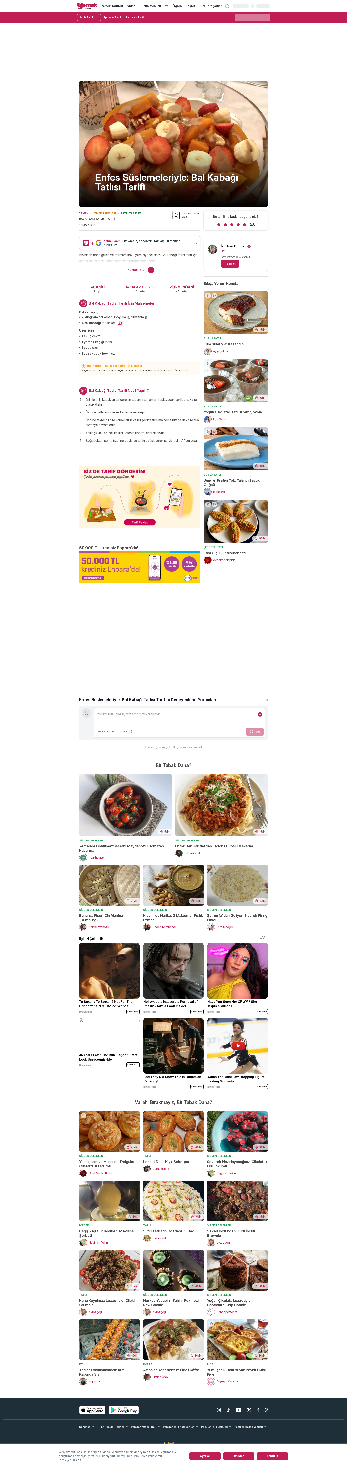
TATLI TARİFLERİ (131, 213)
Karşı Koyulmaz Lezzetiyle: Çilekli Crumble (107, 1302)
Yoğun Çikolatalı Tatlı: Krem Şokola (233, 412)
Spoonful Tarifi (112, 17)
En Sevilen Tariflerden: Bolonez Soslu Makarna (214, 846)
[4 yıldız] (238, 224)
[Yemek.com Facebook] (258, 1410)
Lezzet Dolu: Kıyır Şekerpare (167, 1162)
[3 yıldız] (232, 224)
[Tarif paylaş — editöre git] (139, 494)
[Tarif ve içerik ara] (227, 6)
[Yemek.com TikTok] (228, 1410)
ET (81, 1364)
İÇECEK (84, 1225)
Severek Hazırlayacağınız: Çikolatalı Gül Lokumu (237, 1164)
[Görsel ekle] (260, 714)
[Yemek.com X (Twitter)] (249, 1410)
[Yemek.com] (87, 6)
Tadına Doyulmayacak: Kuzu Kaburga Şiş (102, 1372)
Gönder (255, 731)
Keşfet (190, 6)
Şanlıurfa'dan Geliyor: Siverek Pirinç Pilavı (237, 917)
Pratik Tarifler (87, 17)
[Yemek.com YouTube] (238, 1410)
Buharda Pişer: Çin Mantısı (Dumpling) (101, 917)
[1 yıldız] (219, 224)
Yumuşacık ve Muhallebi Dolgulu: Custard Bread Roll (106, 1164)
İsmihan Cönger (233, 246)
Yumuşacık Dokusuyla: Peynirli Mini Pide (236, 1372)
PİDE (210, 1364)
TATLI (147, 1155)
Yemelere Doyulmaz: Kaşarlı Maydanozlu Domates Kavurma (121, 848)
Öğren (177, 6)
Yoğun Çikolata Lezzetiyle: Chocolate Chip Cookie (229, 1302)
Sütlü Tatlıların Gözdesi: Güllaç (168, 1231)
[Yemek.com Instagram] (219, 1410)
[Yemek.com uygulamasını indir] (92, 1410)
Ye (167, 6)
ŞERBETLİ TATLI (214, 547)
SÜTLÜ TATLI (212, 338)
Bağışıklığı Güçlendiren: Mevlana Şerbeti (106, 1233)
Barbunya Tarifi (135, 17)
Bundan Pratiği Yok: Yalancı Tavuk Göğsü (232, 482)
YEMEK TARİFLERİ (104, 213)
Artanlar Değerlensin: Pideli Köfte (171, 1370)
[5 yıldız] (244, 224)
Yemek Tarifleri (112, 6)
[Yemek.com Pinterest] (266, 1410)
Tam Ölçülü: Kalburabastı (225, 553)
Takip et (230, 263)
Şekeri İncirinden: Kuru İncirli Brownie (231, 1233)
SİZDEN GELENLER (91, 840)
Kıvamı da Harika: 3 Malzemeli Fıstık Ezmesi (173, 917)
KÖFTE (147, 1364)
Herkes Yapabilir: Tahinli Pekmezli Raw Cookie (171, 1302)
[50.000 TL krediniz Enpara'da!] (139, 567)
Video (131, 6)
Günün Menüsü (150, 6)
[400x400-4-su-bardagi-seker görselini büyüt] (120, 323)
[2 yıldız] (225, 224)
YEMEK (83, 213)
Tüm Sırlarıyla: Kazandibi (224, 344)
